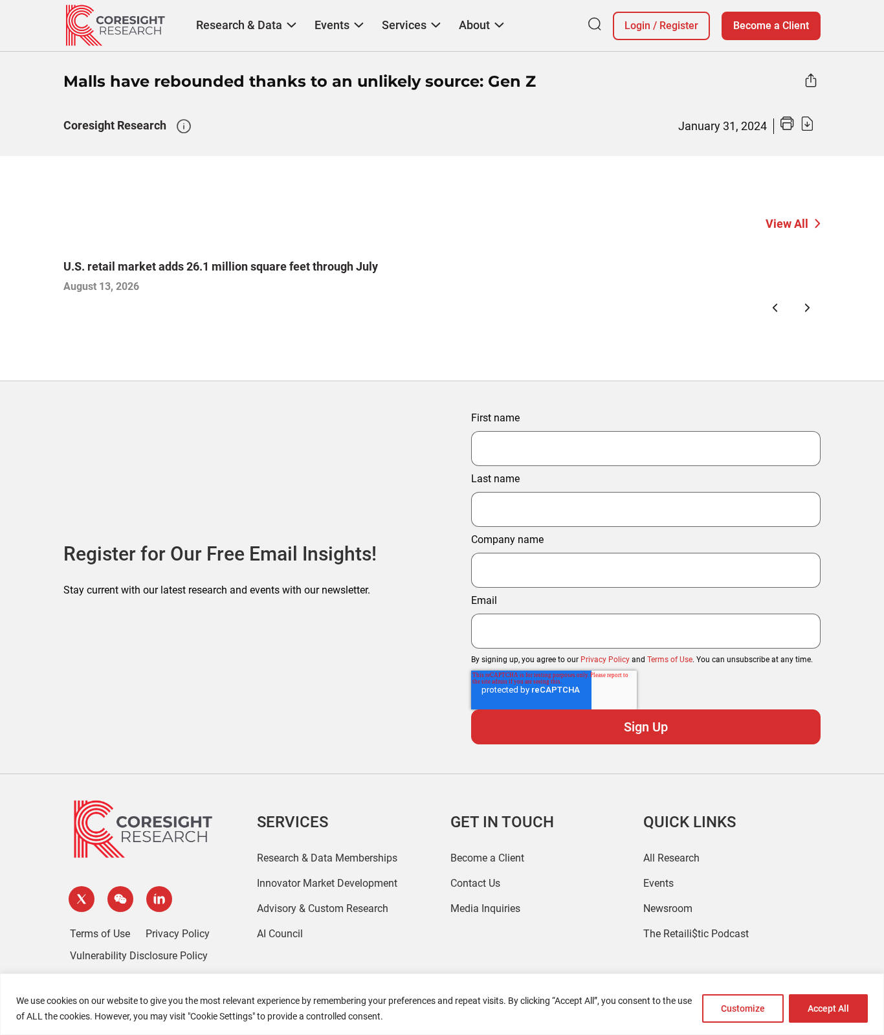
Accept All (828, 1008)
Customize (743, 1008)
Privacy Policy (605, 659)
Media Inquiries (485, 908)
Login (637, 25)
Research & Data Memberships (327, 858)
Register (678, 25)
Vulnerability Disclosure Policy (139, 956)
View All (787, 223)
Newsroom (667, 908)
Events (658, 883)
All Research (671, 858)
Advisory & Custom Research (322, 908)
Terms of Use (669, 659)
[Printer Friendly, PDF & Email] (796, 127)
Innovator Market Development (327, 883)
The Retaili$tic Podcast (696, 934)
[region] (442, 1004)
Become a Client (771, 25)
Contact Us (475, 883)
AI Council (280, 934)
